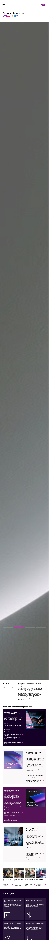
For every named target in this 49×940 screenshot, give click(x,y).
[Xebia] (3, 4)
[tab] (8, 627)
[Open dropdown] (47, 5)
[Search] (39, 4)
